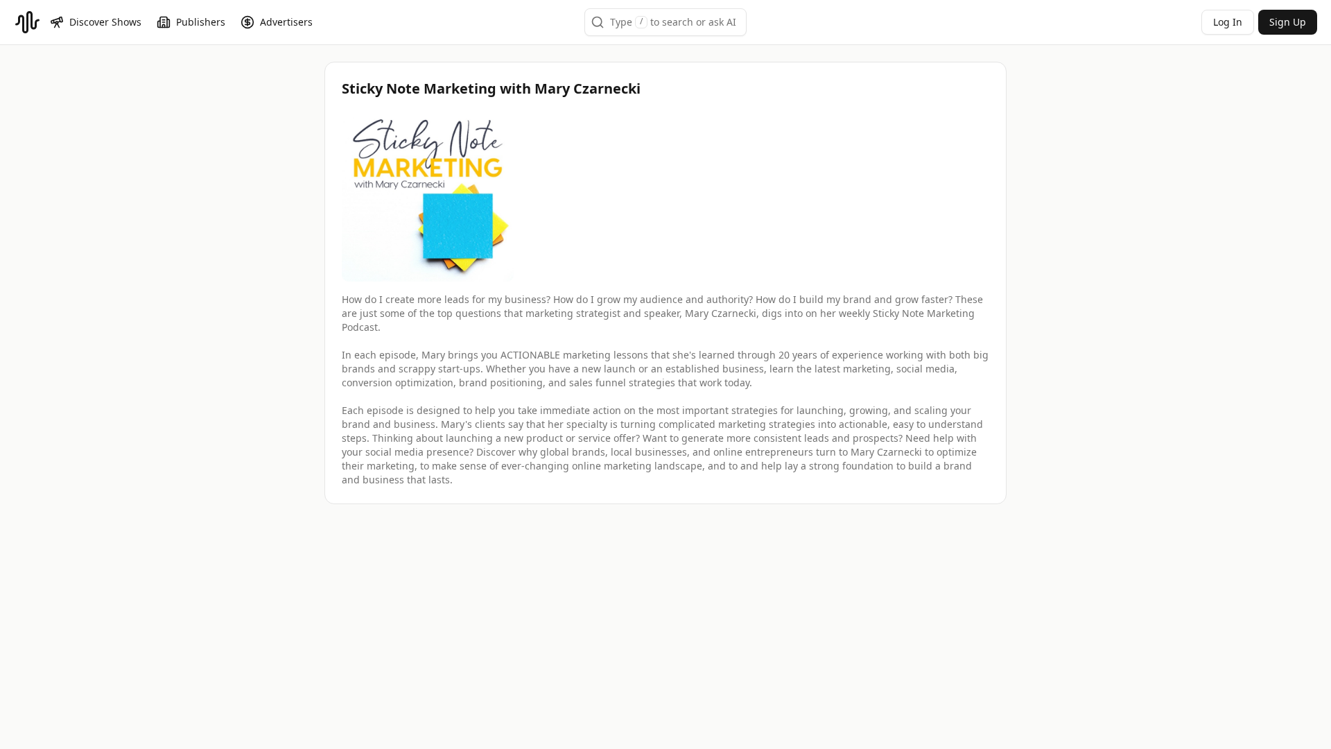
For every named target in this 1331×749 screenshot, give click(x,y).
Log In (1227, 21)
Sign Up (1287, 21)
